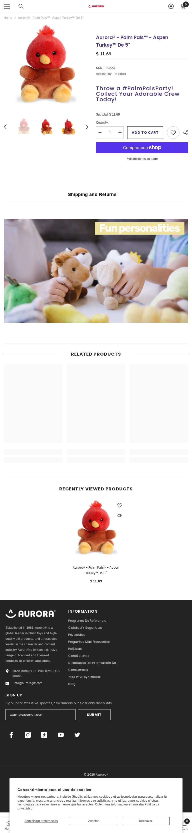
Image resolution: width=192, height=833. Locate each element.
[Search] (21, 6)
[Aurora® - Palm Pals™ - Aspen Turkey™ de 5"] (96, 529)
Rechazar (145, 821)
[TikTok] (44, 735)
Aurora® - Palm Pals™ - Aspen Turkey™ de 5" (96, 570)
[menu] (7, 6)
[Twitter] (77, 735)
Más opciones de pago (142, 159)
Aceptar (93, 821)
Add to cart (145, 132)
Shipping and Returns (92, 194)
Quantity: (106, 123)
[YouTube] (60, 735)
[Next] (87, 127)
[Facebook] (11, 735)
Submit (94, 714)
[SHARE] (184, 133)
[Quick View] (119, 515)
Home (8, 18)
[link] (33, 452)
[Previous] (5, 127)
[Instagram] (28, 735)
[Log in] (171, 6)
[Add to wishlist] (173, 132)
